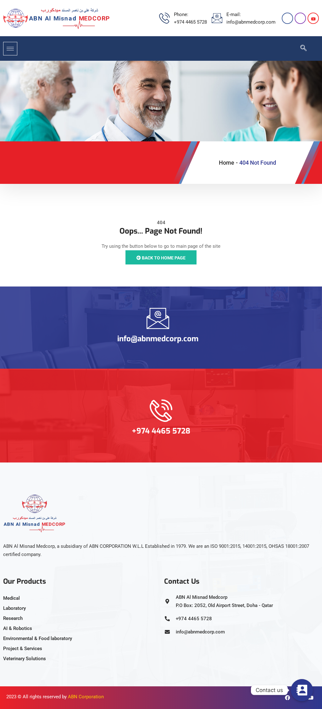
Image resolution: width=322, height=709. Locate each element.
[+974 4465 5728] (161, 410)
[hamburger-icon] (10, 48)
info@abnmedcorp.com (157, 339)
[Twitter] (313, 18)
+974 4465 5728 (161, 431)
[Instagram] (300, 18)
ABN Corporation (86, 697)
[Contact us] (302, 690)
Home (226, 162)
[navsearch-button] (300, 48)
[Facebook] (287, 18)
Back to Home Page (163, 257)
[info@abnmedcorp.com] (158, 318)
